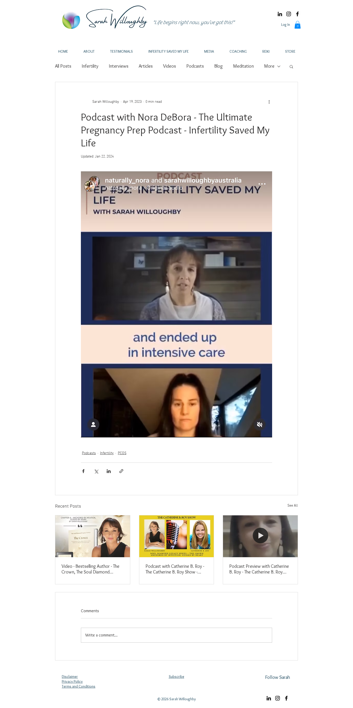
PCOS (122, 453)
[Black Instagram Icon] (289, 14)
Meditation (243, 66)
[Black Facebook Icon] (297, 14)
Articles (146, 66)
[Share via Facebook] (83, 471)
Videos (169, 66)
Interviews (118, 66)
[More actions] (269, 102)
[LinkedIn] (280, 14)
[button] (297, 25)
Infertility (90, 66)
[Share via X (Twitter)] (96, 471)
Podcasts (195, 66)
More (269, 66)
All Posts (63, 66)
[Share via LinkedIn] (108, 471)
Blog (218, 66)
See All (292, 506)
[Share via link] (121, 471)
